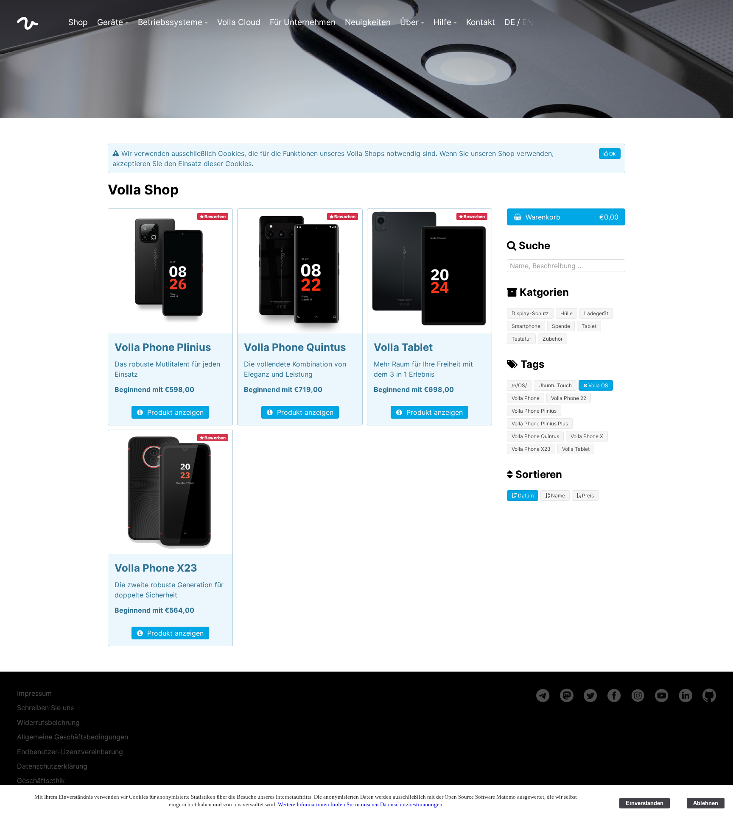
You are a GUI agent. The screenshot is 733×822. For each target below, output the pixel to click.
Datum (525, 495)
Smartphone (526, 326)
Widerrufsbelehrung (48, 722)
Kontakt (480, 22)
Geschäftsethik (41, 780)
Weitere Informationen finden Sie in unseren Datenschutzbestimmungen (360, 804)
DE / (518, 22)
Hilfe (442, 22)
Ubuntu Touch (555, 385)
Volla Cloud (238, 22)
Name (557, 495)
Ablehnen (705, 803)
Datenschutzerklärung (52, 766)
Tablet (589, 326)
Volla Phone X (587, 436)
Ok (612, 153)
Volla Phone (526, 398)
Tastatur (521, 339)
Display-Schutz (530, 313)
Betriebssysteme (170, 22)
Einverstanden (644, 803)
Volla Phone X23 (531, 449)
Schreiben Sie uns (45, 707)
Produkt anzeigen (174, 412)
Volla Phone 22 (568, 398)
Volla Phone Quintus (535, 436)
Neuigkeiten (368, 22)
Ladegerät (596, 313)
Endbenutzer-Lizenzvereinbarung (70, 751)
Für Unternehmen (303, 22)
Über (409, 22)
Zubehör (552, 339)
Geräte (110, 22)
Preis (587, 495)
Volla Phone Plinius (534, 411)
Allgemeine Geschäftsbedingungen (72, 737)
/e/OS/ (519, 385)
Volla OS (597, 385)
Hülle (566, 313)
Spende (561, 326)
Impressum (34, 693)
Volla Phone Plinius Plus (540, 423)
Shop (78, 22)
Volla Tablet (576, 449)
